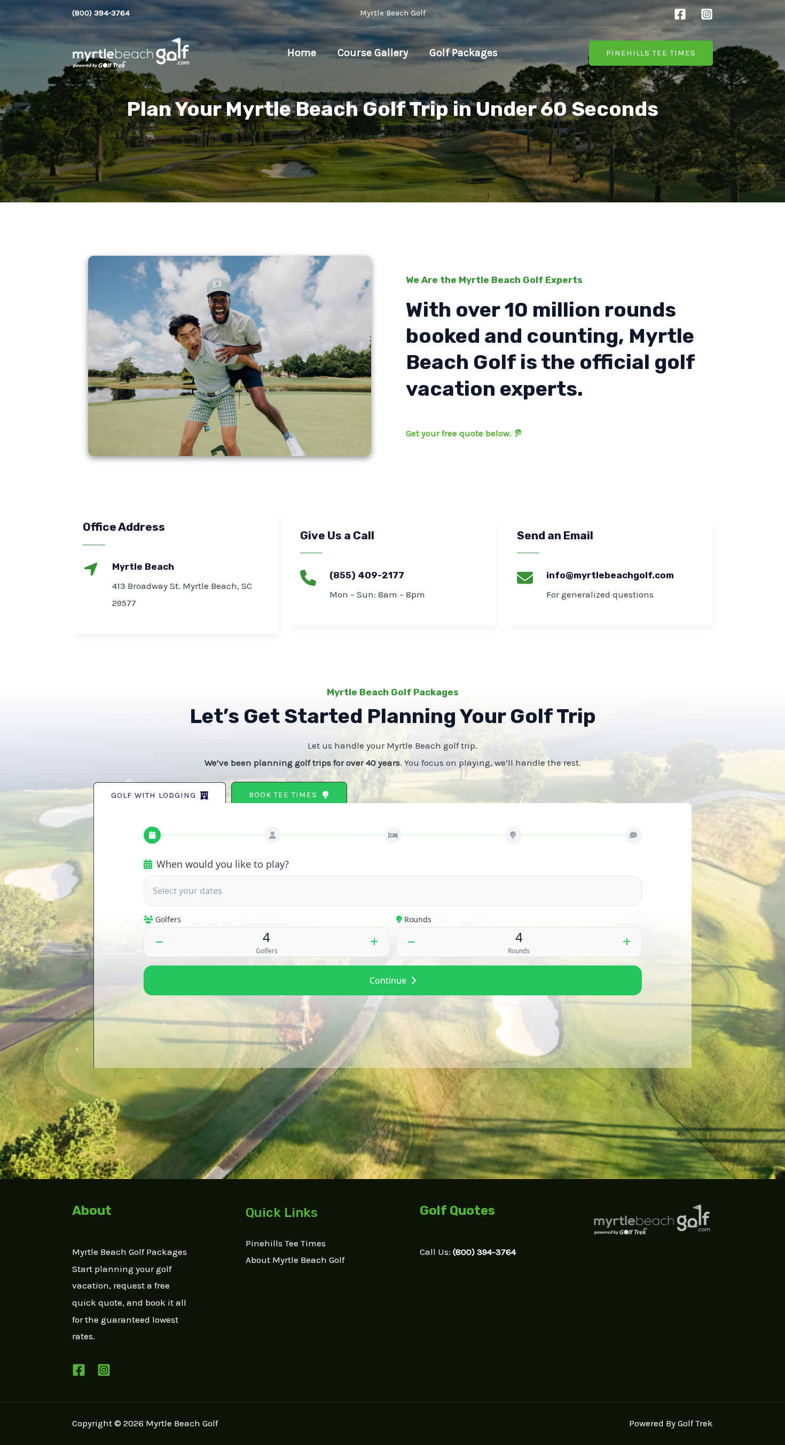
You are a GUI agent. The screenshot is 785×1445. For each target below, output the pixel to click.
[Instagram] (707, 14)
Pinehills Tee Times (286, 1243)
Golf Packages (463, 52)
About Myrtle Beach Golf (295, 1259)
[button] (651, 53)
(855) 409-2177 (366, 575)
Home (301, 52)
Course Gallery (372, 52)
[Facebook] (680, 14)
